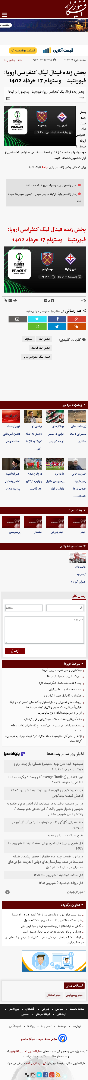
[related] (8, 98)
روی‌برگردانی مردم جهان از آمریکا (64, 676)
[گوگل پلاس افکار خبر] (51, 1075)
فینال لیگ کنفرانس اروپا (37, 357)
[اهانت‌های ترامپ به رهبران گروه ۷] (77, 557)
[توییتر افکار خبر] (39, 1075)
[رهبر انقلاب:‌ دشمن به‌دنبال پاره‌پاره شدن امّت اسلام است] (11, 464)
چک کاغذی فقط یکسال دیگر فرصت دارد (60, 683)
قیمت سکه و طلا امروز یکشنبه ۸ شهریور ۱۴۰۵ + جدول (53, 920)
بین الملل (14, 1009)
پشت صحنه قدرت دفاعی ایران (65, 689)
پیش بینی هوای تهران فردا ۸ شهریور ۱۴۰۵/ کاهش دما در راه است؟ (47, 914)
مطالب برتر (75, 510)
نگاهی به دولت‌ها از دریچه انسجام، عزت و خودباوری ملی (51, 926)
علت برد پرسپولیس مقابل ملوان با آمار (55, 481)
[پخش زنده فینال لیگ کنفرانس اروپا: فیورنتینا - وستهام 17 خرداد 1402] (57, 326)
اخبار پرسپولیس (74, 995)
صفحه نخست (77, 1009)
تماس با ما (46, 1026)
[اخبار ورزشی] (55, 522)
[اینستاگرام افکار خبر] (33, 1075)
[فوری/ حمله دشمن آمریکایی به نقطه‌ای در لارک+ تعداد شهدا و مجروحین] (11, 416)
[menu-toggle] (4, 15)
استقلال (38, 532)
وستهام (28, 339)
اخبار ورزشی (57, 532)
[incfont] (52, 301)
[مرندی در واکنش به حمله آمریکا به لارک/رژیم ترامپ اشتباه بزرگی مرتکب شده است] (33, 416)
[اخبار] (77, 522)
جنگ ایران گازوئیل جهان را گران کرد (63, 695)
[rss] (58, 1075)
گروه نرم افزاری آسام (36, 1063)
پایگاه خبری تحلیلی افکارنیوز (24, 1051)
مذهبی (25, 1014)
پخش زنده (9, 60)
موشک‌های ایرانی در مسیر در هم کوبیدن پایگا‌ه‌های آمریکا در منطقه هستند (46, 728)
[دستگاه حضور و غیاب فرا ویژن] (54, 971)
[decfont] (45, 301)
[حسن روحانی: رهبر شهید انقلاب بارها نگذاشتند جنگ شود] (77, 464)
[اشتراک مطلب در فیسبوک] (57, 319)
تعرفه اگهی (15, 1026)
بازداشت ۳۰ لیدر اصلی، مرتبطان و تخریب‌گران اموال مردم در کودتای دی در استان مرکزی (44, 940)
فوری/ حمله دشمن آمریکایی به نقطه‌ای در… (11, 434)
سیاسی (59, 1009)
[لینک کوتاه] (5, 300)
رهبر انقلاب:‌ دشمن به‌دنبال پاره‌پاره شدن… (11, 481)
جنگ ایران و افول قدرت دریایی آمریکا (62, 670)
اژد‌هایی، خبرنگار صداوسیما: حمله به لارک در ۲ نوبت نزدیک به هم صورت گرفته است (43, 738)
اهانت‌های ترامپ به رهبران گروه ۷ (78, 574)
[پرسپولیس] (11, 522)
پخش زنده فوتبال (40, 348)
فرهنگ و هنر (43, 1014)
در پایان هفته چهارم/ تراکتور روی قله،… (34, 481)
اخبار (83, 532)
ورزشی (45, 1009)
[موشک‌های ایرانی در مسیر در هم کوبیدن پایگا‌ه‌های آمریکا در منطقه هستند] (55, 416)
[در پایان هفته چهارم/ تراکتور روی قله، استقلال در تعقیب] (33, 464)
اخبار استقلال (53, 995)
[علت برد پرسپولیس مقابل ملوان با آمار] (55, 464)
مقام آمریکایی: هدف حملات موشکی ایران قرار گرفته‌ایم (53, 719)
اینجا (45, 167)
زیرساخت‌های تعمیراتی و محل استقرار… (77, 434)
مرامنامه (62, 1026)
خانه (20, 60)
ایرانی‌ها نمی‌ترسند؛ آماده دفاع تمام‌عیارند (60, 712)
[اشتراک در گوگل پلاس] (76, 319)
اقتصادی (30, 1009)
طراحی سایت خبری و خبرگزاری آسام (39, 1039)
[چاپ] (15, 300)
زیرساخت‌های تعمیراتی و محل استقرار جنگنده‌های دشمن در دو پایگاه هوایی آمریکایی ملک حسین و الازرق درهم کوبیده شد (45, 705)
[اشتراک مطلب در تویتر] (37, 319)
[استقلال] (33, 522)
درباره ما (77, 1026)
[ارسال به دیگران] (10, 300)
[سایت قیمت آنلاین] (44, 50)
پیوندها (31, 1026)
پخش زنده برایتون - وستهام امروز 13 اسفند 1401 (51, 185)
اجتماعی (61, 1014)
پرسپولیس (14, 532)
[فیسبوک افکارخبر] (45, 1075)
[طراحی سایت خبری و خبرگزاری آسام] (62, 1039)
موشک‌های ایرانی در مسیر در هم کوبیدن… (55, 434)
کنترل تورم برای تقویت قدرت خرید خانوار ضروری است (52, 931)
